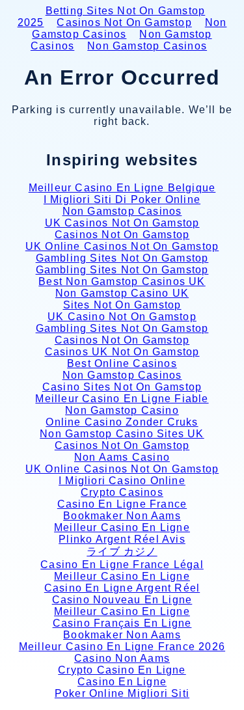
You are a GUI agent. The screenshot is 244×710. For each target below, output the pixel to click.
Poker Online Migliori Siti (122, 693)
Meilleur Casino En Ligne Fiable (121, 398)
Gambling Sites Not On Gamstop (122, 258)
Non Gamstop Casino (122, 410)
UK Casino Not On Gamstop (122, 316)
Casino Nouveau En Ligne (122, 599)
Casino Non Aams (122, 658)
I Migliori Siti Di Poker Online (122, 199)
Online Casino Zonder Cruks (122, 422)
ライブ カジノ (122, 551)
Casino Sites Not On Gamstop (122, 386)
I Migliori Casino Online (122, 480)
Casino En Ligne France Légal (122, 564)
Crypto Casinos (122, 492)
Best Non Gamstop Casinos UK (121, 281)
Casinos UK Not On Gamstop (122, 351)
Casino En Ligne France (122, 504)
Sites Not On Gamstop (122, 304)
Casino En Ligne (122, 681)
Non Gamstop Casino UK (122, 293)
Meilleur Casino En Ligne (122, 527)
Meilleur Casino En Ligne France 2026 (122, 646)
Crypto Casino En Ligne (121, 670)
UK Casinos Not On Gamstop (122, 222)
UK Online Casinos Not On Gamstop (122, 246)
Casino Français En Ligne (122, 623)
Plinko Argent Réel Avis (122, 539)
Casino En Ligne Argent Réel (122, 588)
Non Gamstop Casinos (129, 28)
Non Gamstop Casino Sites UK (122, 433)
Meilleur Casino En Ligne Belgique (122, 187)
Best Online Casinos (122, 363)
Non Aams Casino (122, 457)
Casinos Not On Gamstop (124, 22)
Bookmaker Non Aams (122, 515)
